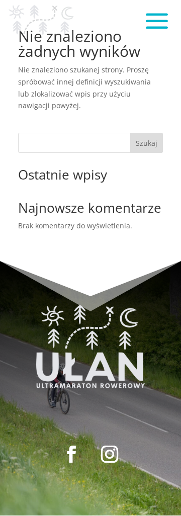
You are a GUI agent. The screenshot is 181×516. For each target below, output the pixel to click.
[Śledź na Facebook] (71, 454)
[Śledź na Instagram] (110, 454)
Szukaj (146, 143)
